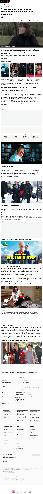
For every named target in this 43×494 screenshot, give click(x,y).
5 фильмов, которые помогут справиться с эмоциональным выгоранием (23, 4)
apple (12, 480)
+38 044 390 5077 (25, 382)
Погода (4, 419)
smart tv (19, 480)
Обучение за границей (34, 435)
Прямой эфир (6, 414)
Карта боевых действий (21, 413)
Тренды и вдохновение (7, 445)
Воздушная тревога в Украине (22, 416)
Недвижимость (6, 440)
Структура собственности (33, 396)
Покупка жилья (6, 443)
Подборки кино (7, 4)
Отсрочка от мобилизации (34, 418)
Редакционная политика (6, 396)
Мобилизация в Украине (35, 410)
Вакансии (30, 394)
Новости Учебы (33, 426)
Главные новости (6, 411)
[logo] (7, 1)
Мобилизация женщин (34, 415)
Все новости (6, 410)
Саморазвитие (32, 433)
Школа (31, 430)
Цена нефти (5, 428)
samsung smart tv (25, 480)
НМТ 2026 (31, 432)
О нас (3, 392)
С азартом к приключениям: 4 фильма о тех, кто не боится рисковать (19, 84)
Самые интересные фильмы (22, 428)
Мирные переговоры (20, 414)
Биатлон (18, 446)
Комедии (18, 432)
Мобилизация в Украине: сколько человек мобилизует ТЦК (35, 421)
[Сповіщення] (41, 1)
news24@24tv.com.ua (6, 382)
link (23, 387)
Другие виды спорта (20, 448)
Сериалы (18, 434)
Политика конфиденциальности (20, 392)
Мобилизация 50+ (33, 414)
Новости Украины (6, 413)
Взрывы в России (20, 420)
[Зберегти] (38, 20)
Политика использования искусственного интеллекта (20, 394)
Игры (30, 401)
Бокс (17, 442)
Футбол (18, 443)
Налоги (4, 435)
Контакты (30, 392)
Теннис (18, 445)
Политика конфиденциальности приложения (20, 397)
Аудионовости (6, 417)
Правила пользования (5, 403)
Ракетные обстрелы (20, 411)
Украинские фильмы (20, 429)
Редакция (3, 394)
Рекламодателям (4, 401)
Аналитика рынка (6, 442)
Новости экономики (7, 426)
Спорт (18, 440)
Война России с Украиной (22, 410)
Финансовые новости (7, 431)
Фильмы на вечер (20, 431)
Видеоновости (6, 416)
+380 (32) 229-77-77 (9, 473)
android (6, 480)
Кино (2, 4)
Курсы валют (5, 429)
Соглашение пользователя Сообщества (19, 400)
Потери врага (19, 421)
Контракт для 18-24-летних (34, 417)
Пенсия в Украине (6, 436)
